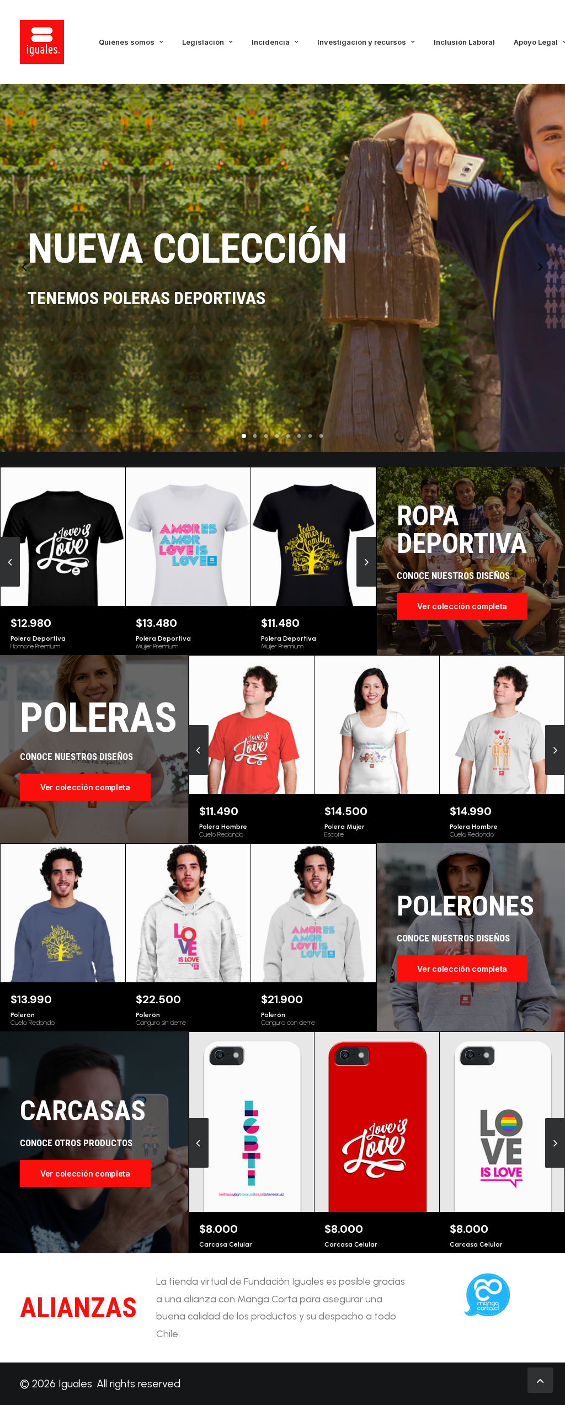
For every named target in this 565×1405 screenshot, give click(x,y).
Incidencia (271, 42)
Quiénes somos (126, 42)
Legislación (203, 42)
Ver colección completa (462, 606)
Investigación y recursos (361, 42)
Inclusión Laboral (464, 42)
